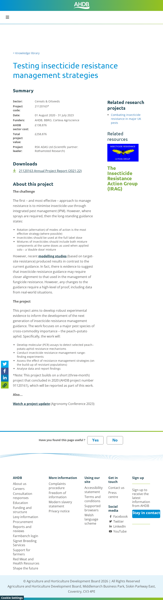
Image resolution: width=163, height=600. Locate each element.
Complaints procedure (57, 486)
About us (19, 484)
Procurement (23, 522)
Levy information (25, 517)
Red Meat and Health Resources (26, 561)
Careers (19, 489)
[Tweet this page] (5, 364)
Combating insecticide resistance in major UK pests (126, 119)
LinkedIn (119, 526)
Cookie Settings (12, 598)
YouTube (120, 531)
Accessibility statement (93, 490)
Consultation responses (22, 495)
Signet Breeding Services (25, 543)
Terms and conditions (92, 499)
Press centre (113, 494)
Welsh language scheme (91, 519)
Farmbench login (25, 536)
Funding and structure (22, 510)
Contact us (116, 488)
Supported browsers (92, 508)
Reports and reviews (22, 529)
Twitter (118, 521)
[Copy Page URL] (5, 385)
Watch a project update (31, 404)
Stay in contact (146, 512)
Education (20, 503)
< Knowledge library (26, 53)
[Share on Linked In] (5, 378)
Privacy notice (59, 511)
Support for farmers (21, 552)
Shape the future (25, 568)
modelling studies (52, 256)
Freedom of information (58, 495)
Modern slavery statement (60, 504)
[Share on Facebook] (5, 371)
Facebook (120, 516)
